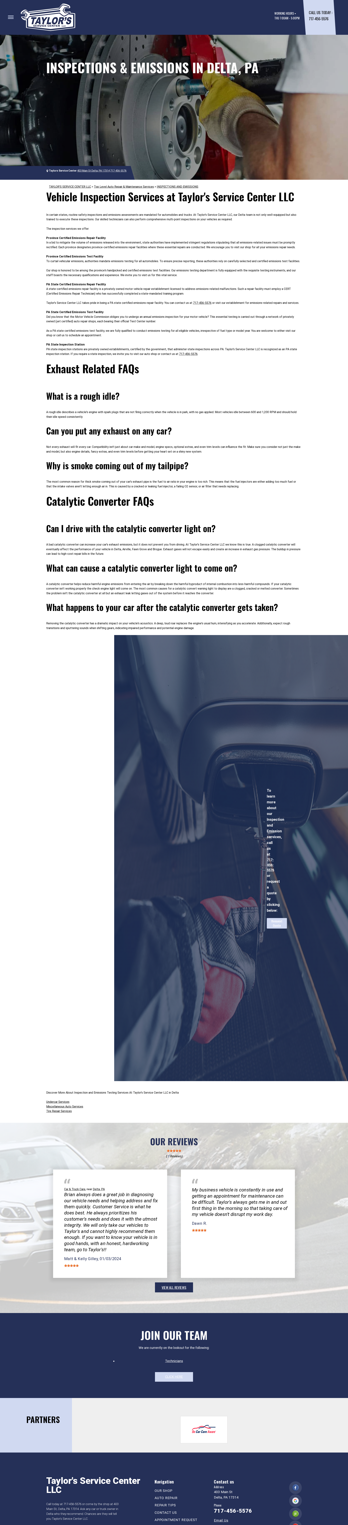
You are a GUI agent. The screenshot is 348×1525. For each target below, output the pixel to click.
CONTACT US (166, 1513)
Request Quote (276, 923)
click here (174, 1377)
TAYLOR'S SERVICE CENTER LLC (70, 186)
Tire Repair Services (59, 1111)
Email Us (221, 1520)
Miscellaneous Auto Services (64, 1106)
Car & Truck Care (74, 1189)
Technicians (174, 1361)
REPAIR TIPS (165, 1505)
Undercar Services (57, 1102)
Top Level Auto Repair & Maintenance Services (124, 186)
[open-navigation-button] (11, 17)
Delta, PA (99, 1189)
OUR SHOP (163, 1491)
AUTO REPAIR (166, 1498)
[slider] (174, 1150)
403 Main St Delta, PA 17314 (93, 170)
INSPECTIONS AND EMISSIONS (177, 186)
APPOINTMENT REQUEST (176, 1520)
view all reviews (174, 1287)
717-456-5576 (318, 18)
